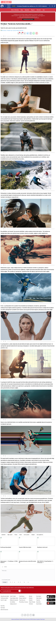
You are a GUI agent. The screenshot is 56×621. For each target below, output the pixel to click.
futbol (20, 534)
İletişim (17, 619)
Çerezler (28, 619)
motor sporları (26, 534)
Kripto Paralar (32, 602)
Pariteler (31, 603)
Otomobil (39, 9)
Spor (44, 9)
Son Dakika (12, 602)
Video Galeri (39, 598)
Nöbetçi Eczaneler (14, 600)
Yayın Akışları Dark (14, 598)
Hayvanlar (27, 9)
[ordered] (18, 582)
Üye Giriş (3, 605)
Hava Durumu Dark (5, 596)
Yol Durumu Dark (4, 598)
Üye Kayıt (3, 607)
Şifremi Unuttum (4, 609)
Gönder (4, 582)
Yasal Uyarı (43, 619)
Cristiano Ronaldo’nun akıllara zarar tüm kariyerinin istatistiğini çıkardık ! (26, 6)
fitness (16, 534)
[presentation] (5, 6)
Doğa (22, 9)
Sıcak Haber (39, 603)
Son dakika (41, 6)
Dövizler (31, 598)
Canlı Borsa (21, 596)
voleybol (33, 534)
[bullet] (20, 582)
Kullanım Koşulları (36, 619)
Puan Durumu (22, 600)
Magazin (33, 9)
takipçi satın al (13, 603)
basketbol (3, 534)
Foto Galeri (38, 596)
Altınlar (30, 596)
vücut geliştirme (40, 534)
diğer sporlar (10, 534)
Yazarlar (38, 600)
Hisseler (31, 600)
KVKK (31, 619)
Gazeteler (38, 602)
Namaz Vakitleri (22, 598)
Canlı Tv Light (4, 600)
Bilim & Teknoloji (15, 9)
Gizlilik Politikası (23, 619)
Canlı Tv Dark (13, 596)
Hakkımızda (13, 619)
